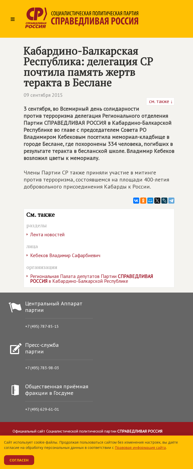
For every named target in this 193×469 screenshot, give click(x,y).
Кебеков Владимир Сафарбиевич (65, 255)
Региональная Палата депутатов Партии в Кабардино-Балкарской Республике (91, 278)
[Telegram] (171, 201)
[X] (157, 201)
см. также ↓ (160, 101)
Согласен (19, 460)
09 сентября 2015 (43, 95)
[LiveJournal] (164, 201)
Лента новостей (47, 234)
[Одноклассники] (143, 201)
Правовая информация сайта (140, 447)
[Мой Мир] (150, 201)
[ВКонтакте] (136, 201)
